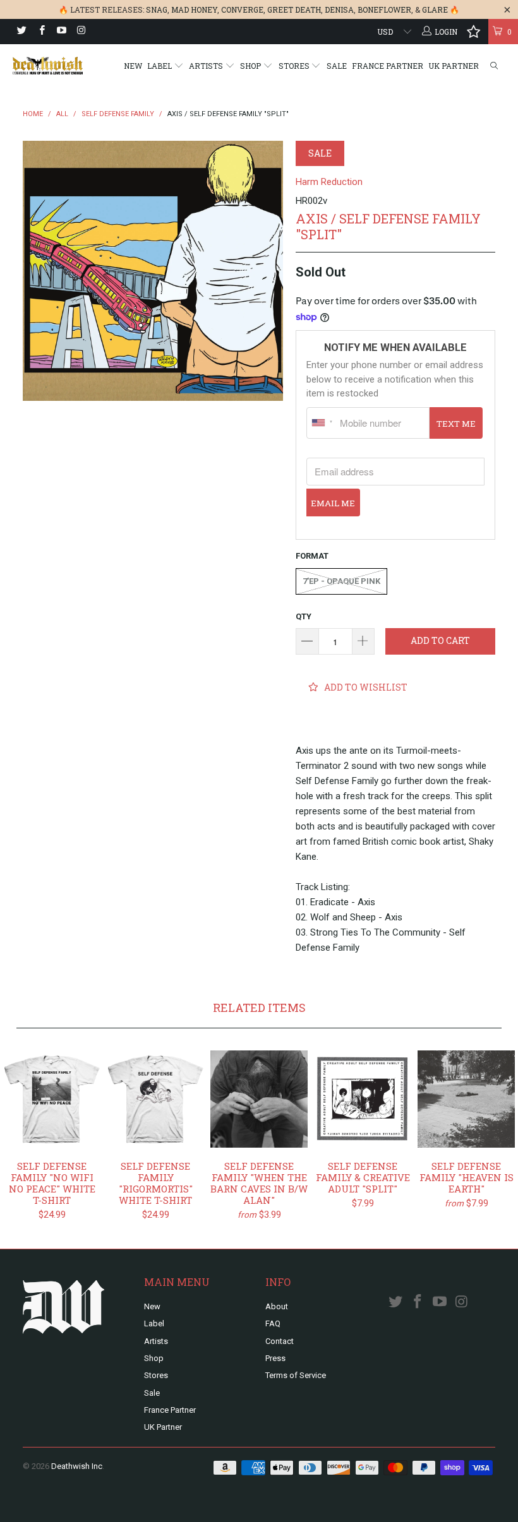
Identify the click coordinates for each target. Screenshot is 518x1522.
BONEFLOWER (384, 9)
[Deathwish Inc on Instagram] (80, 31)
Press (275, 1358)
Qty (303, 616)
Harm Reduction (329, 181)
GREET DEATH (294, 9)
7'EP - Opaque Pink (341, 581)
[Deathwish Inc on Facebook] (40, 31)
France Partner (387, 66)
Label (160, 66)
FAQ (272, 1323)
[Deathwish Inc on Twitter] (21, 31)
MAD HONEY (194, 9)
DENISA (339, 9)
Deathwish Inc (76, 1466)
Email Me (333, 503)
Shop (251, 66)
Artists (207, 66)
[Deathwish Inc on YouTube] (61, 31)
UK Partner (453, 66)
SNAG (156, 9)
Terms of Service (295, 1375)
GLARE (435, 9)
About (276, 1306)
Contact (279, 1341)
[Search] (494, 66)
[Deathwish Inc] (48, 65)
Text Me (456, 423)
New (133, 66)
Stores (295, 66)
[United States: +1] (321, 423)
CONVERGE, (243, 9)
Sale (337, 66)
